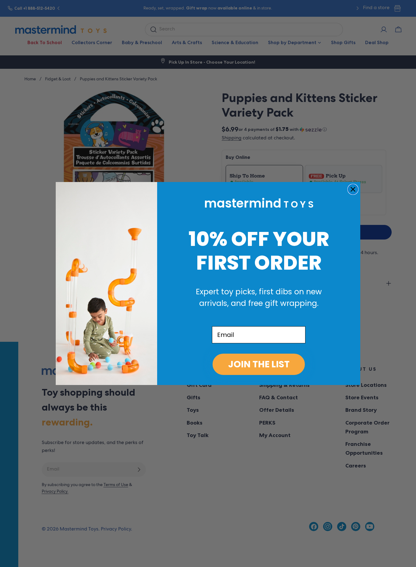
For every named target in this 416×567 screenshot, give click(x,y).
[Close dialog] (353, 189)
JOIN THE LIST (259, 364)
